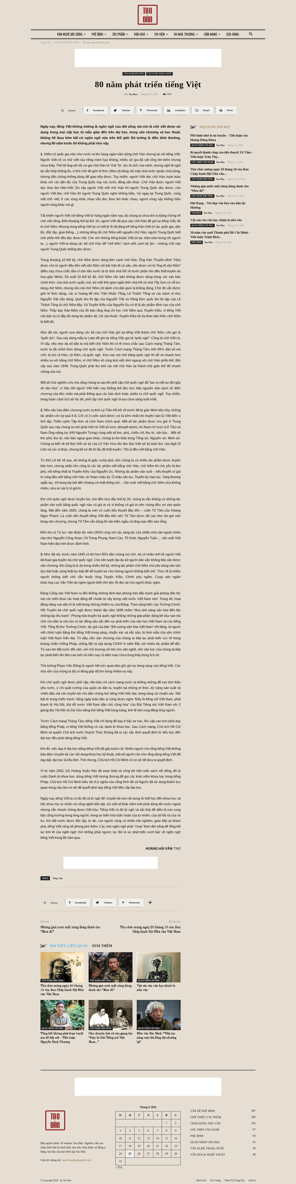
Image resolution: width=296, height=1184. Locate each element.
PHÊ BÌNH (97, 34)
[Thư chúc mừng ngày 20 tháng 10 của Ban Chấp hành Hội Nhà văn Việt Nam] (62, 967)
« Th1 (118, 1167)
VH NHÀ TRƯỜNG (184, 34)
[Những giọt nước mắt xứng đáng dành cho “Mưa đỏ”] (110, 967)
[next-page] (49, 1050)
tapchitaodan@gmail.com (76, 1160)
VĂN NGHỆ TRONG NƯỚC (159, 74)
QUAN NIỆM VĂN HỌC (149, 980)
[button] (251, 34)
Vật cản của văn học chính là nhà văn (216, 220)
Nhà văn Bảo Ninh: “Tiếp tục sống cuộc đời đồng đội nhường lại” (156, 1038)
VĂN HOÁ (139, 34)
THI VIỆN (159, 34)
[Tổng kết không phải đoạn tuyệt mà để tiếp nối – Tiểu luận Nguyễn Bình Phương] (62, 1015)
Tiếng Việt (58, 878)
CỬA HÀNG (232, 34)
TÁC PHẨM (118, 34)
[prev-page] (43, 1050)
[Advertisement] (148, 58)
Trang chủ (45, 42)
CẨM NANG (210, 34)
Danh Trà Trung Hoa (235, 1180)
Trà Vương (215, 1180)
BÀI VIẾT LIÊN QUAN (69, 946)
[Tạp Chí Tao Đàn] (148, 15)
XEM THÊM (102, 946)
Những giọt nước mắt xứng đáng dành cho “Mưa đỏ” (70, 929)
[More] (150, 903)
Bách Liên (201, 1180)
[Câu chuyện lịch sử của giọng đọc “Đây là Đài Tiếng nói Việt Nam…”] (110, 1015)
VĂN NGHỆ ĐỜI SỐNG (70, 34)
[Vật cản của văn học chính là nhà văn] (159, 967)
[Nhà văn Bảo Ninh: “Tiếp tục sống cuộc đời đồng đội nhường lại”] (159, 1015)
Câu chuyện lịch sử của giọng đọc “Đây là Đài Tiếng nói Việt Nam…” (110, 1038)
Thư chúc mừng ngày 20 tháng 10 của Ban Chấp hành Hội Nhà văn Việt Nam (150, 929)
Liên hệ (252, 1180)
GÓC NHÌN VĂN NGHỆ (202, 162)
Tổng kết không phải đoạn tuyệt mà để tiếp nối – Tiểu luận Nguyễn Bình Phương (61, 1038)
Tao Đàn (133, 94)
